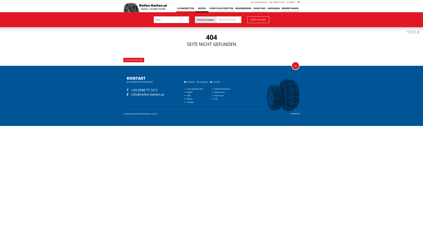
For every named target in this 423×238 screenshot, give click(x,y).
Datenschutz (219, 92)
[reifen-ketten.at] (149, 7)
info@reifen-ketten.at (147, 94)
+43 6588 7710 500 (278, 2)
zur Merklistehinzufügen (411, 32)
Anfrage (190, 102)
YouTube (216, 82)
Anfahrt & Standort (222, 89)
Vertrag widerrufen (195, 89)
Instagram (203, 82)
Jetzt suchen (258, 19)
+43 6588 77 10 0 (144, 90)
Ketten (190, 99)
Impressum (219, 95)
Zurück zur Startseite (133, 60)
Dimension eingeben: (206, 20)
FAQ (216, 99)
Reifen (189, 92)
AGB (189, 95)
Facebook (190, 82)
